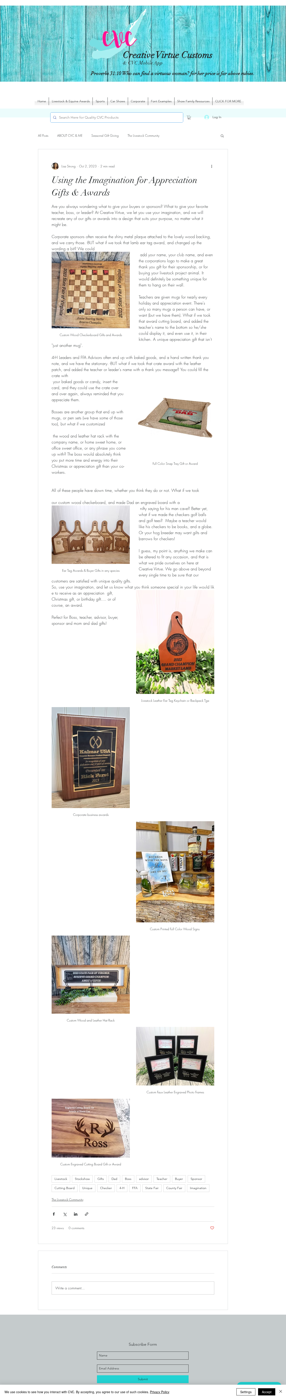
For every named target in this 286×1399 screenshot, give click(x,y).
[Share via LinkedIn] (76, 1214)
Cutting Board (65, 1188)
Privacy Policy (159, 1392)
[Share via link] (86, 1214)
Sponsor (196, 1179)
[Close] (280, 1391)
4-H (122, 1188)
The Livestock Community (143, 135)
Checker (106, 1188)
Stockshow (82, 1179)
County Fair (174, 1188)
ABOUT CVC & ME (69, 135)
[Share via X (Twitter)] (65, 1214)
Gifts (100, 1179)
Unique (87, 1188)
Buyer (179, 1179)
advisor (144, 1179)
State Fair (152, 1188)
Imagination (198, 1188)
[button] (189, 117)
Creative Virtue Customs (167, 55)
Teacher (161, 1179)
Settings (246, 1392)
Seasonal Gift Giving (105, 135)
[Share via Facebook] (54, 1214)
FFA (135, 1188)
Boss (128, 1179)
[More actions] (211, 166)
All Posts (43, 135)
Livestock (61, 1179)
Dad (114, 1179)
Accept (266, 1392)
